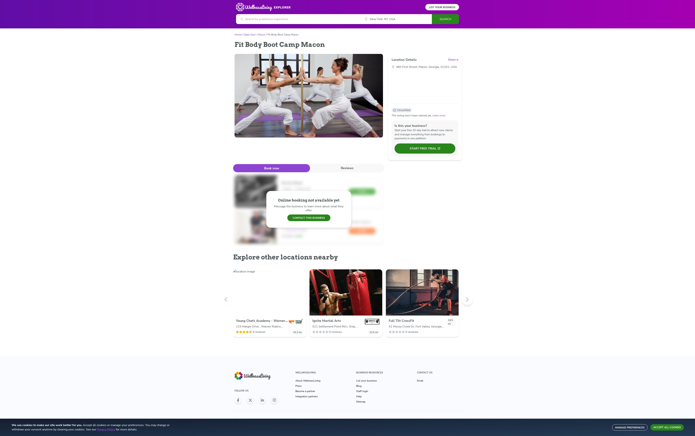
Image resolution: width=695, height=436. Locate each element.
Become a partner (305, 391)
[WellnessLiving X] (250, 400)
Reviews (347, 168)
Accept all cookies (667, 427)
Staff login (362, 391)
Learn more (438, 115)
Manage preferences (630, 427)
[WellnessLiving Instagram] (274, 400)
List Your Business (442, 7)
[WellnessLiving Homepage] (256, 376)
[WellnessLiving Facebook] (238, 400)
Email (420, 380)
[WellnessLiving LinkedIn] (262, 400)
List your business (366, 380)
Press (298, 386)
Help (359, 396)
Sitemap (360, 401)
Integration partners (306, 396)
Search (445, 19)
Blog (358, 386)
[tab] (271, 168)
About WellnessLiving (307, 380)
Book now (271, 168)
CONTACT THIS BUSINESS (309, 217)
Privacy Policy (106, 429)
